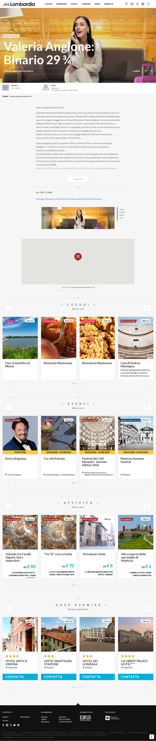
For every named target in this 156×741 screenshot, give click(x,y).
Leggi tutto (78, 179)
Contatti (43, 719)
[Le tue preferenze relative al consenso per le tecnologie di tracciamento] (151, 736)
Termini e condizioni (65, 721)
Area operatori (25, 717)
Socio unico (62, 717)
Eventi (5, 96)
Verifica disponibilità (78, 609)
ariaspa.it (5, 717)
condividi (136, 71)
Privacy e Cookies (64, 719)
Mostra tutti (78, 309)
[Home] (18, 4)
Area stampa (45, 721)
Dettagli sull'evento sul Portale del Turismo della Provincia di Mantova (69, 199)
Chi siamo (44, 717)
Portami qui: (78, 287)
